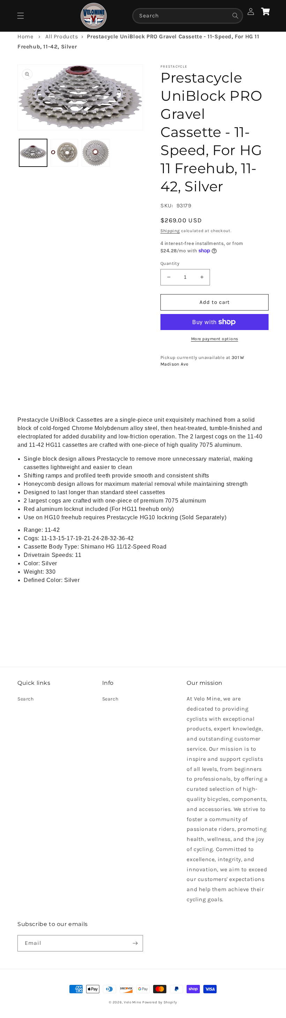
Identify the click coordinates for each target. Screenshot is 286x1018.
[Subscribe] (135, 943)
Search (25, 699)
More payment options (214, 338)
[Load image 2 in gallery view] (64, 153)
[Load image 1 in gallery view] (33, 153)
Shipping (170, 230)
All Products (61, 36)
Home (25, 36)
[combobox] (187, 16)
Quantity (169, 263)
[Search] (235, 15)
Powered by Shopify (159, 1002)
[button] (20, 16)
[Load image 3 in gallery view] (96, 153)
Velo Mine (132, 1002)
